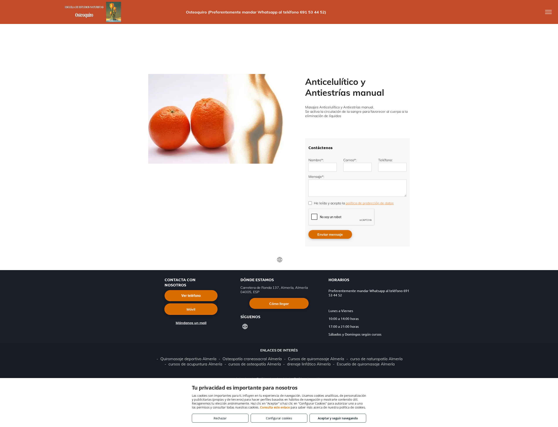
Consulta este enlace (275, 407)
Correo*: (350, 160)
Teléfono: (385, 160)
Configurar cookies (279, 418)
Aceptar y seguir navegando (338, 418)
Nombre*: (316, 160)
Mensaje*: (316, 176)
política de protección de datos (370, 203)
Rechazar (220, 418)
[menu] (548, 12)
